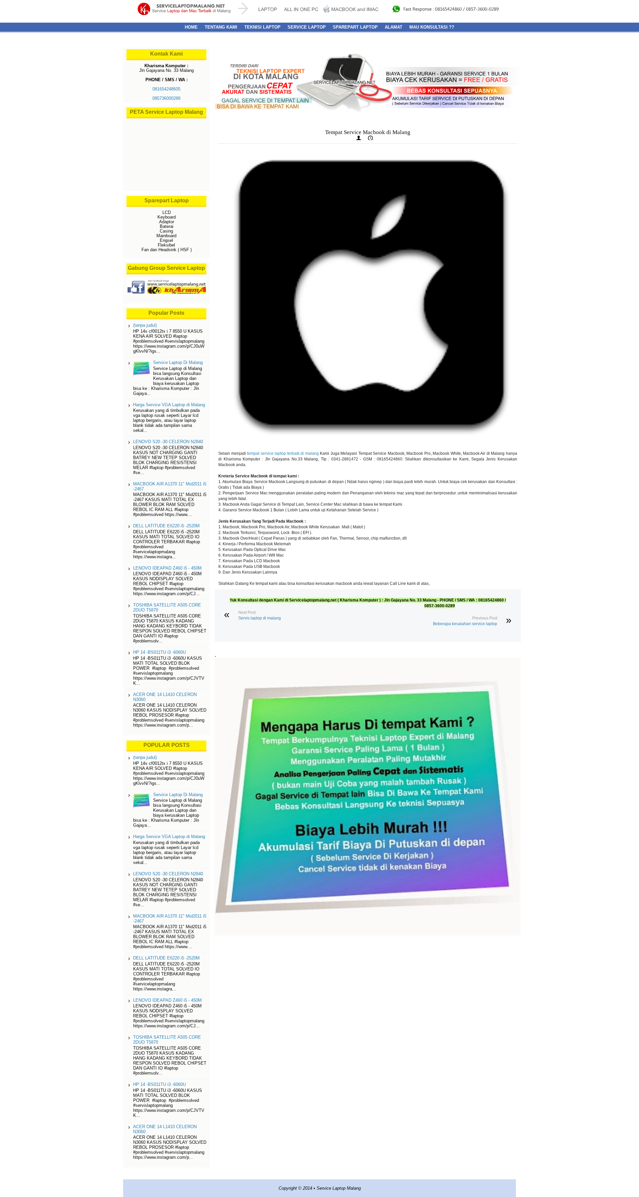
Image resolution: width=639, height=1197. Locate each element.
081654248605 (166, 88)
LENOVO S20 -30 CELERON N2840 (168, 441)
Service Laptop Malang (339, 1188)
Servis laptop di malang (259, 618)
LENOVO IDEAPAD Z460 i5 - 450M (167, 568)
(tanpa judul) (145, 325)
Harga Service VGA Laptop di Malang (169, 404)
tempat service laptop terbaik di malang (283, 453)
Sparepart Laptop (355, 27)
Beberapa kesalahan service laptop (465, 623)
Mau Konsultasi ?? (431, 27)
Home (191, 27)
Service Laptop (307, 27)
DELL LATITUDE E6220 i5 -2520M (166, 525)
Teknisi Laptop (262, 27)
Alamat (393, 27)
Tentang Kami (221, 27)
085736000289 (166, 98)
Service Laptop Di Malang (178, 362)
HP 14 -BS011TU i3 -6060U (159, 652)
